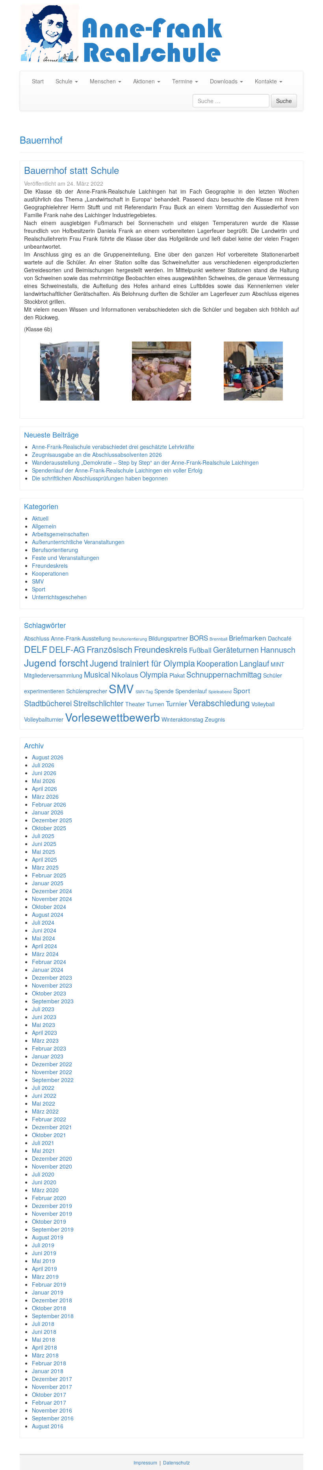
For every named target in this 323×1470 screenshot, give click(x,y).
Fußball (200, 650)
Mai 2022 (43, 1103)
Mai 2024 (43, 938)
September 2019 (53, 1229)
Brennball (218, 639)
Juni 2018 (44, 1331)
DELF (35, 649)
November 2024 (52, 899)
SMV (38, 581)
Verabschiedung (219, 702)
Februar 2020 (49, 1198)
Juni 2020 (44, 1182)
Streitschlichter (98, 703)
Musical (97, 674)
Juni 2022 (44, 1095)
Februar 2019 (49, 1284)
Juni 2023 (44, 1017)
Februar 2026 (49, 804)
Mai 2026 (43, 781)
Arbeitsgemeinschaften (60, 534)
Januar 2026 (47, 812)
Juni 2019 (44, 1253)
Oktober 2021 (49, 1135)
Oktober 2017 (49, 1394)
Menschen (103, 81)
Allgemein (44, 526)
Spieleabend (220, 691)
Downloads (224, 81)
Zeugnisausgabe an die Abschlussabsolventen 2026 (97, 454)
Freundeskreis (50, 565)
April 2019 (44, 1268)
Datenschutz (176, 1462)
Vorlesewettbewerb (112, 717)
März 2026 (45, 796)
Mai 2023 (43, 1025)
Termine (183, 81)
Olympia (154, 674)
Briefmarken (247, 638)
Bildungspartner (168, 638)
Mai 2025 (43, 851)
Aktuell (40, 518)
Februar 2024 (49, 962)
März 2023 (45, 1040)
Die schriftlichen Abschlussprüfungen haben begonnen (100, 478)
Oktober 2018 (49, 1308)
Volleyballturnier (43, 719)
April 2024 (44, 946)
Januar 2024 (47, 969)
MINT (277, 664)
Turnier (176, 703)
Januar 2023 (47, 1056)
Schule (65, 81)
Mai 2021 (43, 1150)
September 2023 (53, 1001)
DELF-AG (67, 649)
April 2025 (44, 859)
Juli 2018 (43, 1324)
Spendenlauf (191, 691)
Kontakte (266, 81)
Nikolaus (124, 675)
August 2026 (47, 757)
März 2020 (45, 1190)
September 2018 (53, 1316)
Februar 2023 (49, 1048)
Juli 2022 (43, 1087)
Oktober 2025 (49, 828)
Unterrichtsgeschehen (59, 597)
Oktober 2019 (49, 1221)
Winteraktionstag (182, 719)
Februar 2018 (49, 1363)
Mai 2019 (43, 1261)
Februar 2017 (49, 1402)
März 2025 (45, 867)
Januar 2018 (47, 1371)
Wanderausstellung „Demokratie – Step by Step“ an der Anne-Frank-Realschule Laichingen (145, 462)
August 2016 (47, 1426)
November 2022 (52, 1072)
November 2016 (52, 1410)
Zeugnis (215, 719)
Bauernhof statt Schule (71, 170)
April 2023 (44, 1032)
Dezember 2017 (52, 1379)
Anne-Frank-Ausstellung (81, 638)
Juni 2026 (44, 773)
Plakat (177, 675)
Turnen (155, 704)
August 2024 (47, 914)
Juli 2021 (43, 1143)
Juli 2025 (43, 836)
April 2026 (44, 788)
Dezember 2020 (52, 1158)
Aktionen (144, 81)
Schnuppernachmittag (224, 674)
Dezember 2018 (52, 1300)
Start (38, 81)
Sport (38, 589)
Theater (135, 704)
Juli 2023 (43, 1009)
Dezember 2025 (52, 820)
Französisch (109, 649)
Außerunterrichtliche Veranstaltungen (78, 542)
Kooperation (217, 663)
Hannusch (277, 649)
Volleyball (263, 704)
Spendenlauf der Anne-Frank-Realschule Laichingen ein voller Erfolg (117, 470)
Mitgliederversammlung (53, 675)
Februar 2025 (49, 875)
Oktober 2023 (49, 993)
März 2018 (45, 1355)
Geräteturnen (236, 649)
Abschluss (36, 638)
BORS (198, 638)
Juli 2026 (43, 765)
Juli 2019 (43, 1245)
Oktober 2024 (49, 906)
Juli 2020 (43, 1174)
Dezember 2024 (52, 891)
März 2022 (45, 1111)
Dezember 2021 (52, 1127)
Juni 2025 (44, 844)
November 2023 (52, 985)
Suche (284, 101)
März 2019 (45, 1276)
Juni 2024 (44, 930)
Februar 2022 (49, 1119)
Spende (164, 691)
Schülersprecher (86, 691)
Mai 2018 (43, 1339)
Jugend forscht (56, 662)
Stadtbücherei (48, 703)
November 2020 (52, 1166)
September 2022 (53, 1080)
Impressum (145, 1462)
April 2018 (44, 1347)
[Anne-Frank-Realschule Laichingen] (161, 33)
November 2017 (52, 1387)
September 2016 (53, 1418)
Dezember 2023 (52, 977)
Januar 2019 (47, 1292)
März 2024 (45, 954)
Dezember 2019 (52, 1206)
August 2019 (47, 1237)
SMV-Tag (144, 691)
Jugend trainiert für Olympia (142, 663)
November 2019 (52, 1213)
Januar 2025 (47, 883)
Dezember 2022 (52, 1064)
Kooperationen (50, 573)
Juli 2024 (43, 922)
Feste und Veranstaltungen (65, 557)
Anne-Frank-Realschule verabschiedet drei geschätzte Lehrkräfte (113, 447)
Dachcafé (279, 638)
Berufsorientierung (55, 550)
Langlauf (254, 663)
